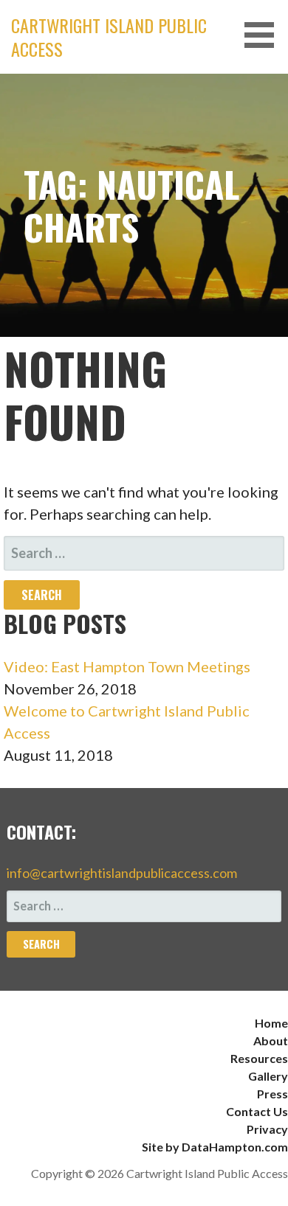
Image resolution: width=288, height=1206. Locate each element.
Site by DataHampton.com (215, 1147)
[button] (264, 35)
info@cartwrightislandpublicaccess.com (122, 873)
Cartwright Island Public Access (109, 37)
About (270, 1041)
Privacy (267, 1129)
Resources (259, 1058)
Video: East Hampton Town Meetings (127, 666)
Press (272, 1094)
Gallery (268, 1076)
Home (271, 1023)
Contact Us (257, 1111)
